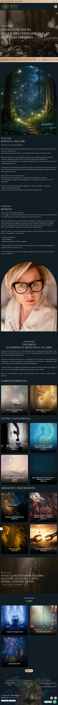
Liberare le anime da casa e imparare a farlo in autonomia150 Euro (43, 517)
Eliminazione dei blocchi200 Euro (43, 550)
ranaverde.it (12, 697)
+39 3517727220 (10, 1)
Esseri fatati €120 (14, 664)
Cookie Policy (12, 700)
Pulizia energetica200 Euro (14, 550)
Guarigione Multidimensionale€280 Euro (14, 518)
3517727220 (20, 1)
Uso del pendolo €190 (43, 632)
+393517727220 (11, 683)
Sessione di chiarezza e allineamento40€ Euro (14, 447)
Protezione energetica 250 (14, 632)
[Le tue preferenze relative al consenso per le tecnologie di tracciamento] (1, 528)
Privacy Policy (5, 700)
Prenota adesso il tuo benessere (13, 584)
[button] (55, 6)
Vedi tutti (29, 670)
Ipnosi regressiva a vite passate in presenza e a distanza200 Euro (43, 479)
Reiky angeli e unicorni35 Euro (43, 411)
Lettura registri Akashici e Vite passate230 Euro (14, 479)
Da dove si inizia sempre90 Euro (14, 411)
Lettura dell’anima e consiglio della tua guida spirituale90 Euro (43, 447)
